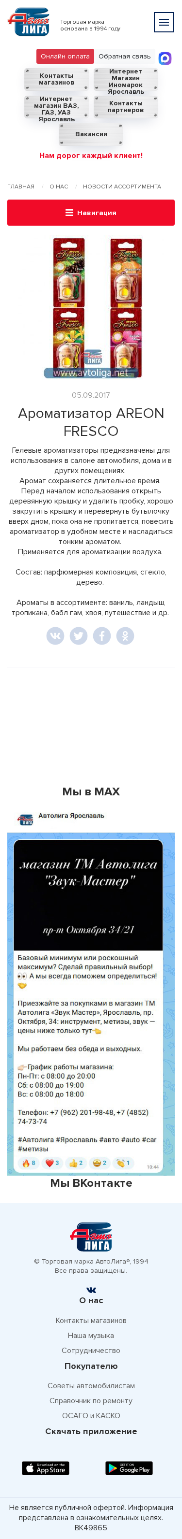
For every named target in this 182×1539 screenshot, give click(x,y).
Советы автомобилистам (91, 1386)
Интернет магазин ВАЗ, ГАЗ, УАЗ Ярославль (56, 107)
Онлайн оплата (65, 56)
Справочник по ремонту (91, 1401)
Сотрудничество (91, 1350)
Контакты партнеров (126, 106)
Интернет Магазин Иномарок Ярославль (126, 79)
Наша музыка (91, 1335)
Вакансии (91, 134)
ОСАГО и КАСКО (91, 1416)
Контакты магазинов (56, 79)
